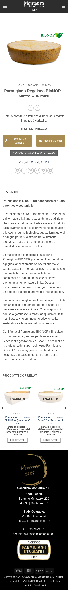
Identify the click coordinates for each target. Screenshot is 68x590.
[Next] (65, 415)
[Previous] (3, 415)
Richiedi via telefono (19, 140)
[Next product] (30, 108)
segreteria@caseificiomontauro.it (34, 533)
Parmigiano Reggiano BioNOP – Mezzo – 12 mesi (50, 420)
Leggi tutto (17, 440)
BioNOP (33, 85)
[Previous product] (37, 108)
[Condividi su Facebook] (24, 171)
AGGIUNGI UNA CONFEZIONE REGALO (34, 153)
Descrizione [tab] (11, 192)
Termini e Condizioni (34, 585)
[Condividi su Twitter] (31, 171)
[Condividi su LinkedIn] (50, 171)
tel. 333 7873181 (34, 529)
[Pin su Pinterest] (44, 171)
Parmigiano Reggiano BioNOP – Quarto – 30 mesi (17, 420)
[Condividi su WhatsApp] (18, 171)
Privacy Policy (52, 581)
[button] (5, 6)
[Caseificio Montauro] (34, 6)
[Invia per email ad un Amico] (37, 171)
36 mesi (46, 85)
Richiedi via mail (52, 140)
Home (20, 85)
